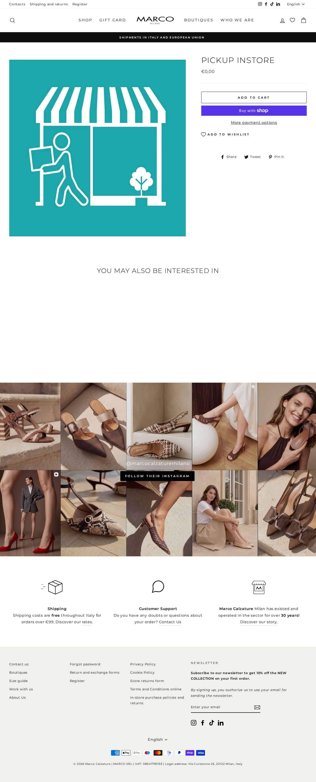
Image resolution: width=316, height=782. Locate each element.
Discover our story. (258, 622)
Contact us (19, 664)
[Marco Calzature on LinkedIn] (220, 723)
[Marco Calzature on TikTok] (211, 723)
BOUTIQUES (199, 20)
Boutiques (18, 672)
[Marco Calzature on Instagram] (193, 723)
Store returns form (147, 681)
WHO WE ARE (237, 20)
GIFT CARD (112, 20)
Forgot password (85, 664)
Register (79, 4)
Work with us (21, 689)
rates (87, 622)
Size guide (18, 681)
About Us (17, 697)
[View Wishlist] (292, 20)
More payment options (254, 122)
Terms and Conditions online (156, 689)
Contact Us (170, 622)
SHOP (86, 20)
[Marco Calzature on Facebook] (202, 723)
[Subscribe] (257, 707)
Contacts (17, 4)
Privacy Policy (143, 664)
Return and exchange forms (95, 672)
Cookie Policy (142, 672)
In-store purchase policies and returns (157, 700)
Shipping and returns (49, 4)
